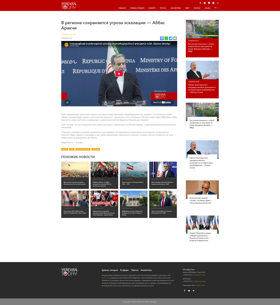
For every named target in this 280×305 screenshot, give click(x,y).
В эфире (151, 8)
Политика (65, 34)
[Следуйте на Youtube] (189, 290)
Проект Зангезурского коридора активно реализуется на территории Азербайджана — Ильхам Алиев (202, 88)
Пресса (163, 8)
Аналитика (176, 8)
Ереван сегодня (137, 8)
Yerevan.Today (106, 278)
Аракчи (64, 149)
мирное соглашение (82, 149)
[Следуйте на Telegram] (193, 290)
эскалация (95, 149)
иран (71, 149)
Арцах (207, 8)
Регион (197, 8)
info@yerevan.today (199, 275)
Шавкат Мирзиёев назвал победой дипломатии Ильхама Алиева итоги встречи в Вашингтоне (200, 236)
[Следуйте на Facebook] (184, 290)
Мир (187, 8)
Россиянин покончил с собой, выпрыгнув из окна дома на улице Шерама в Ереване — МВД (201, 47)
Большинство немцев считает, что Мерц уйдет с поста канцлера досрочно (200, 200)
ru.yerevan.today (200, 285)
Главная (122, 8)
